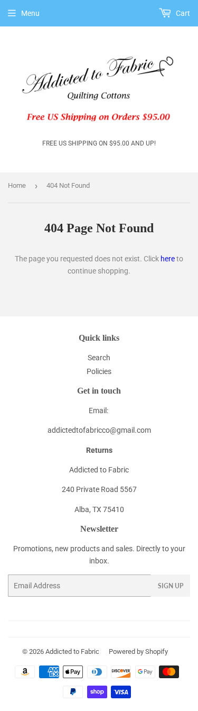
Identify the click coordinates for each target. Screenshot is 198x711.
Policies (99, 371)
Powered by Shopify (138, 651)
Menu (30, 13)
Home (17, 185)
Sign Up (170, 586)
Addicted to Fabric (72, 651)
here (168, 258)
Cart (182, 13)
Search (99, 357)
